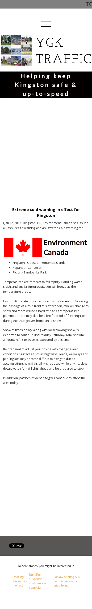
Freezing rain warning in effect (20, 581)
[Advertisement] (46, 149)
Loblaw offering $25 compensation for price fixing (67, 581)
